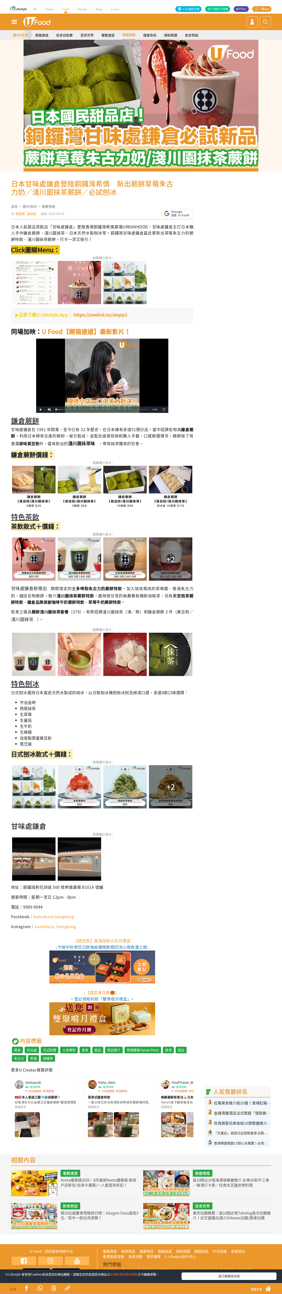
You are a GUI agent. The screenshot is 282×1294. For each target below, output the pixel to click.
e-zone (114, 9)
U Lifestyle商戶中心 (180, 1256)
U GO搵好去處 (190, 9)
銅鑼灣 (48, 1058)
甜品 (181, 1050)
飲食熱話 (191, 35)
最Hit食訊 (20, 35)
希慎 (33, 1058)
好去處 (32, 1050)
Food (65, 9)
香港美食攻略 (113, 1256)
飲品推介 (114, 1050)
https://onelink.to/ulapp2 (100, 314)
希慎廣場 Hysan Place (143, 1050)
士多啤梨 (69, 1050)
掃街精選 (170, 35)
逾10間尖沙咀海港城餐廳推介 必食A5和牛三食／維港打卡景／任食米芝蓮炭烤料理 (231, 1182)
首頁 (14, 206)
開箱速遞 (41, 35)
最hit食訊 (30, 206)
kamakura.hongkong (54, 917)
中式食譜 (220, 1251)
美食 (17, 1050)
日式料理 (49, 1050)
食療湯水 (238, 1251)
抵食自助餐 (64, 35)
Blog (99, 9)
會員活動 (135, 1256)
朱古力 (19, 1058)
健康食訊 (149, 35)
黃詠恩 (31, 213)
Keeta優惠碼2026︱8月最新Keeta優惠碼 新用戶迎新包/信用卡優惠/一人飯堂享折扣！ (98, 1182)
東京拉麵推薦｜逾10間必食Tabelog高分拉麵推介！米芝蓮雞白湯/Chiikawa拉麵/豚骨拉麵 (232, 1215)
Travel (49, 9)
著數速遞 (108, 35)
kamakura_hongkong (55, 926)
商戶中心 (241, 9)
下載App (264, 9)
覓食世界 (87, 35)
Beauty (82, 9)
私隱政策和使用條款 (124, 1274)
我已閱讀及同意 (229, 1276)
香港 (168, 1050)
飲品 (98, 1050)
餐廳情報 (128, 34)
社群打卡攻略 (220, 9)
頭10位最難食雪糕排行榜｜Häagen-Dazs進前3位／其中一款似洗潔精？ (99, 1215)
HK (35, 9)
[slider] (102, 409)
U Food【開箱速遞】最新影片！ (86, 331)
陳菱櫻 (20, 213)
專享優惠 (154, 1256)
